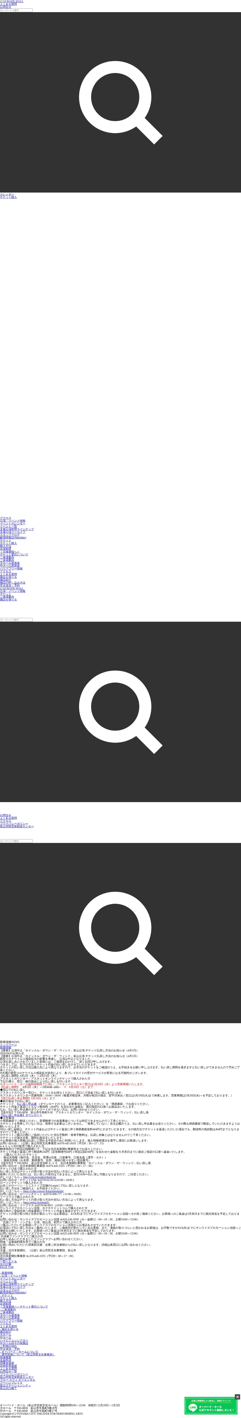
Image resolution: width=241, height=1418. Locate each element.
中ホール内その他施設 (14, 1343)
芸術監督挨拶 (8, 1365)
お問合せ (5, 815)
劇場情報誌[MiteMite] (13, 537)
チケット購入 (8, 197)
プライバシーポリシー (14, 823)
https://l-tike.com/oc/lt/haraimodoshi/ (43, 1191)
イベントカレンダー (12, 523)
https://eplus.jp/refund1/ (36, 1202)
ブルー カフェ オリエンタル (17, 1379)
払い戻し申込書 (27, 1103)
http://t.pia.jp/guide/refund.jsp (39, 1177)
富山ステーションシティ (15, 1385)
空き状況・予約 (10, 585)
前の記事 (5, 1258)
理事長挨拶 (7, 1362)
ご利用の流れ (8, 1346)
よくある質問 (8, 574)
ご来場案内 (7, 560)
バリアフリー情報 (11, 568)
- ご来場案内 (8, 1309)
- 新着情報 (6, 1272)
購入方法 (5, 546)
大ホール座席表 (10, 562)
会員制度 (5, 548)
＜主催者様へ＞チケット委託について (14, 553)
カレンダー (7, 194)
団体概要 (5, 1357)
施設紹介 (5, 579)
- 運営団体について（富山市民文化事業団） (27, 1354)
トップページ (8, 1044)
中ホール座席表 (10, 565)
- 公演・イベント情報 (13, 1275)
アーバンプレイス (11, 1382)
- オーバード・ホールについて (19, 1351)
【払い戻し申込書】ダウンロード (21, 1115)
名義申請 (5, 1360)
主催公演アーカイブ (12, 532)
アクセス (5, 517)
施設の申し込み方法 (12, 582)
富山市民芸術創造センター (17, 826)
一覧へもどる (8, 1261)
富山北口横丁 (8, 1388)
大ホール (5, 1334)
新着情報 (5, 1047)
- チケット (6, 1295)
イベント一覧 (8, 526)
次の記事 (5, 1264)
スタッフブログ (10, 534)
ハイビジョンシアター (14, 1340)
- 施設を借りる (9, 1329)
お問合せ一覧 (8, 1371)
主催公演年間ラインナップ (17, 529)
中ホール (5, 1337)
